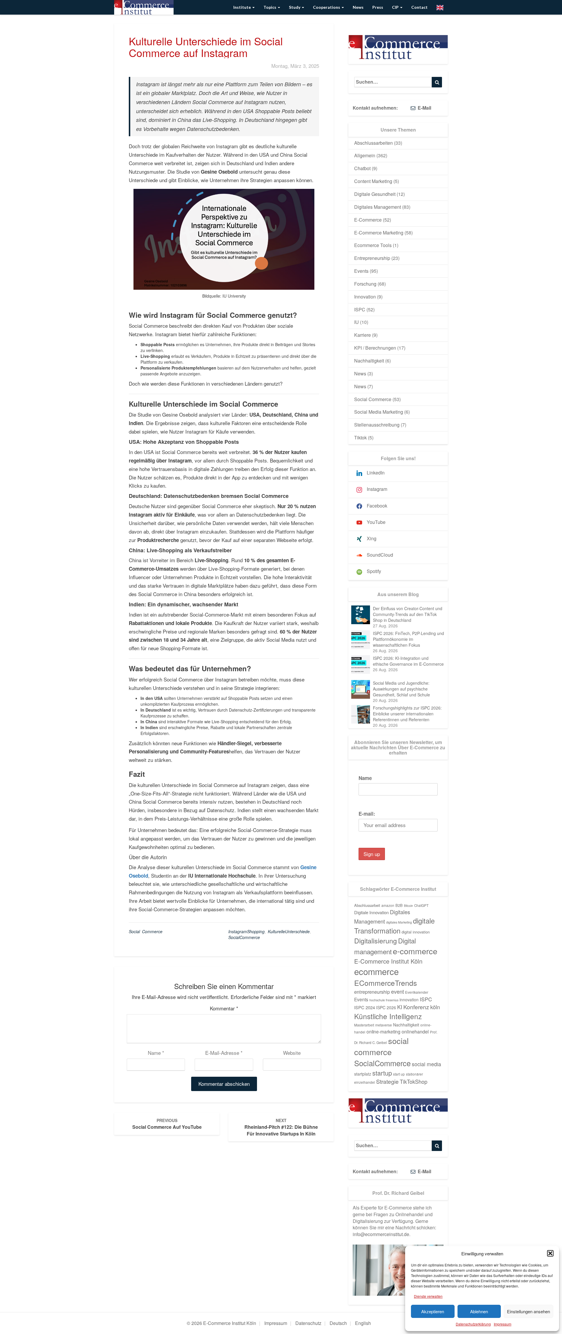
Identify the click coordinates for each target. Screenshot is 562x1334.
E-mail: (367, 813)
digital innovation (416, 932)
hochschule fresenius (383, 1000)
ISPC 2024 (364, 1007)
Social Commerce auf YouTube (167, 1123)
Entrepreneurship (372, 258)
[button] (550, 1253)
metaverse (383, 1025)
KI (399, 1007)
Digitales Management (377, 206)
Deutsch (338, 1323)
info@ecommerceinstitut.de (381, 1234)
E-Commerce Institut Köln (388, 961)
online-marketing (383, 1031)
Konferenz (416, 1007)
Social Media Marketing (378, 411)
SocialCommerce (244, 937)
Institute (242, 7)
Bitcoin (408, 905)
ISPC (359, 309)
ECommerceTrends (385, 983)
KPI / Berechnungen (375, 347)
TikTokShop (413, 1081)
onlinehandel (415, 1031)
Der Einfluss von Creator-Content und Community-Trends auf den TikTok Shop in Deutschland (407, 614)
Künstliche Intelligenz (388, 1016)
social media (426, 1064)
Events (361, 271)
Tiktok (360, 437)
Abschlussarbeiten (373, 142)
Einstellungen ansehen (528, 1311)
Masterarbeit (364, 1025)
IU (356, 322)
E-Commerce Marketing (378, 232)
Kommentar (224, 1008)
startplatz (362, 1074)
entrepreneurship (372, 991)
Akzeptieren (432, 1311)
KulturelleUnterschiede (289, 931)
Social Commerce (145, 931)
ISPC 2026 (386, 1007)
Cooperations (327, 7)
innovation (409, 999)
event (397, 991)
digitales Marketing (399, 922)
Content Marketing (373, 181)
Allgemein (364, 155)
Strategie (387, 1081)
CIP (396, 7)
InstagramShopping (246, 931)
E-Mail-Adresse (224, 1052)
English (363, 1323)
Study (295, 7)
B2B (399, 905)
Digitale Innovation (371, 912)
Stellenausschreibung (377, 424)
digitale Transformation (394, 926)
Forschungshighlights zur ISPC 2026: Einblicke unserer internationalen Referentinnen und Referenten (407, 713)
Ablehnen (479, 1311)
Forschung (365, 283)
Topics (270, 7)
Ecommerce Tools (373, 245)
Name (156, 1052)
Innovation (365, 296)
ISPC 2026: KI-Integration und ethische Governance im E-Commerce (408, 661)
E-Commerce (368, 219)
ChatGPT (421, 905)
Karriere (362, 335)
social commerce (381, 1046)
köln (435, 1007)
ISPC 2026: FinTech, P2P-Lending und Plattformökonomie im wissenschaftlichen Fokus (408, 639)
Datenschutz (308, 1323)
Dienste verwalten (428, 1296)
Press (377, 7)
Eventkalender (416, 992)
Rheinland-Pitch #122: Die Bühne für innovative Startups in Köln (281, 1127)
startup (382, 1072)
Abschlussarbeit (367, 905)
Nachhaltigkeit (369, 360)
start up (399, 1074)
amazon (387, 905)
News (358, 7)
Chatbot (362, 168)
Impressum (502, 1323)
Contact (419, 7)
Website (292, 1052)
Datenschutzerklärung (473, 1323)
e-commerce (415, 951)
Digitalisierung (375, 940)
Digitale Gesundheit (374, 194)
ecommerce (376, 971)
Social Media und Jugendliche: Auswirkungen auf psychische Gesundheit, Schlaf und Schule (401, 689)
